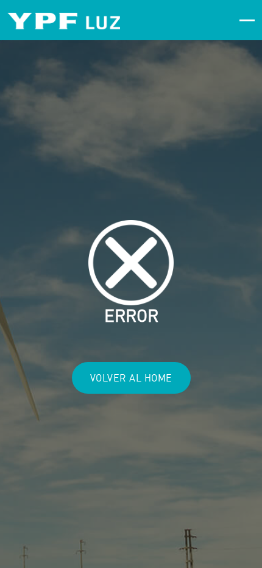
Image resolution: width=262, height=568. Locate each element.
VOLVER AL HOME (131, 378)
